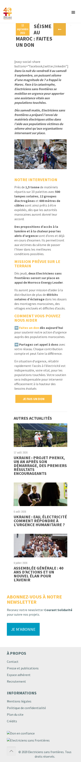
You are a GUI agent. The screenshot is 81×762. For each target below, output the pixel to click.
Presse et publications (23, 668)
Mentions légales (19, 701)
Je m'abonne (23, 629)
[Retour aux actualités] (59, 29)
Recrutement (16, 681)
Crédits (12, 721)
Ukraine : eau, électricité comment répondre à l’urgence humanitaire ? (40, 520)
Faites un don (29, 328)
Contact (12, 661)
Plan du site (15, 714)
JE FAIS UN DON (33, 399)
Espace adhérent (19, 675)
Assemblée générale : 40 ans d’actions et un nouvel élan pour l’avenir (39, 573)
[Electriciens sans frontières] (21, 13)
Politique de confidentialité (26, 708)
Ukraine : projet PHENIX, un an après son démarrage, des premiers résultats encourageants (40, 465)
